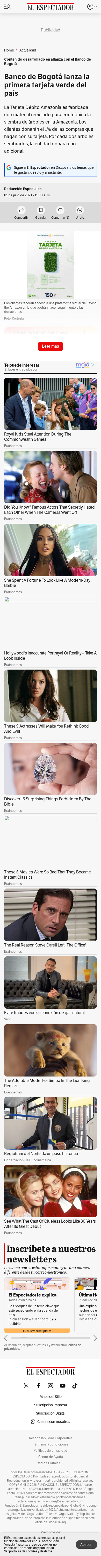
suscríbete (40, 1319)
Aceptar (86, 1544)
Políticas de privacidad (50, 1451)
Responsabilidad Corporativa (50, 1438)
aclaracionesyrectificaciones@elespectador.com (50, 1501)
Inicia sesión (18, 1319)
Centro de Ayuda (50, 1457)
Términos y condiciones (50, 1444)
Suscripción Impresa (50, 1405)
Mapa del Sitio (51, 1396)
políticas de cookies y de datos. (31, 1551)
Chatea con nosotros (53, 1421)
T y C (49, 1345)
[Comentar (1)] (60, 210)
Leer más (50, 346)
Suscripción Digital (50, 1413)
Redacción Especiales (22, 189)
